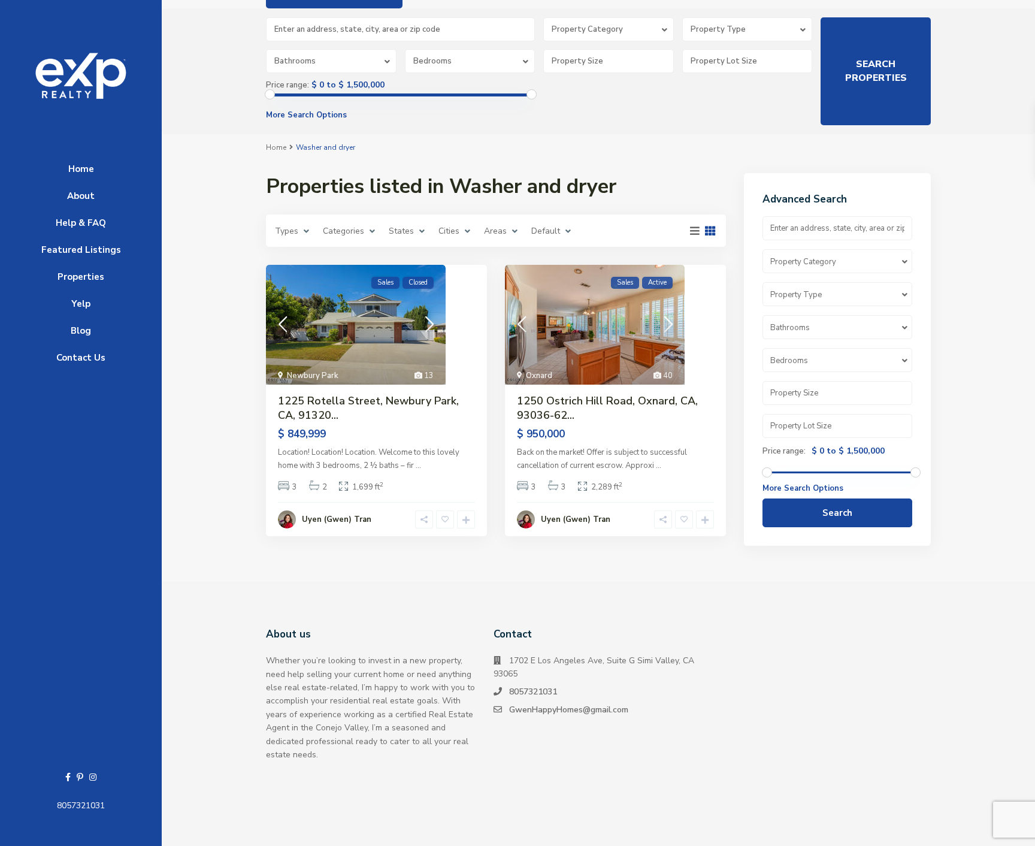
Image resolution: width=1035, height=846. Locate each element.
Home (81, 169)
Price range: (287, 85)
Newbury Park (312, 375)
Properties (81, 277)
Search (837, 513)
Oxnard (539, 375)
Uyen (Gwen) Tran (336, 519)
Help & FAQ (81, 223)
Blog (81, 331)
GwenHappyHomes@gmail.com (568, 709)
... (418, 465)
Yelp (80, 304)
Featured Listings (81, 250)
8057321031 (81, 805)
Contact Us (80, 358)
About (81, 196)
